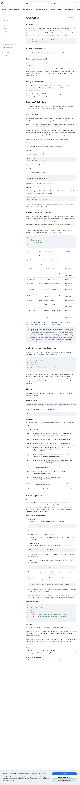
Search (26, 3)
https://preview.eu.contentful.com (39, 41)
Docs (6, 3)
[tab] (4, 10)
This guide (71, 94)
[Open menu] (77, 3)
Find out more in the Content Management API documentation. (44, 324)
